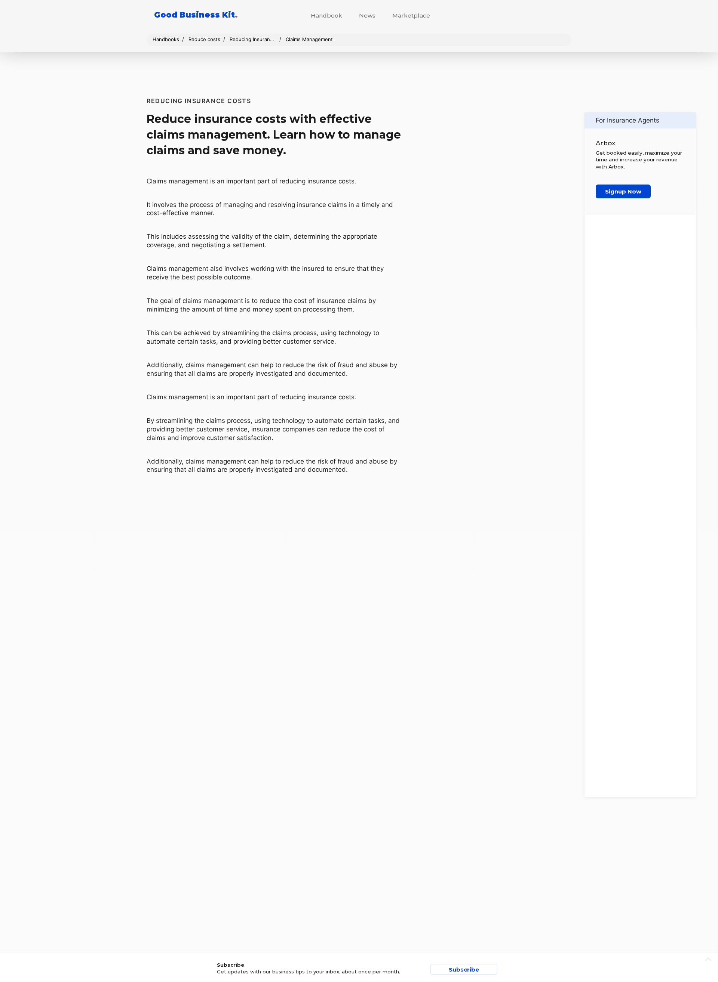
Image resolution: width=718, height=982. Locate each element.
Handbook (326, 15)
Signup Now (623, 191)
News (367, 15)
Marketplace (411, 15)
